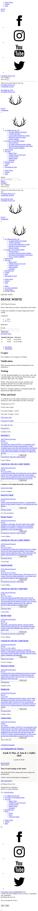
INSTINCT (5, 435)
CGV (24, 892)
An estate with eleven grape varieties (20, 144)
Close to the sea (13, 142)
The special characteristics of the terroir (21, 146)
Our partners (4, 892)
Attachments (8, 349)
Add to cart (5, 332)
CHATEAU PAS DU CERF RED (14, 589)
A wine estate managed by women (19, 135)
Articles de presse (14, 817)
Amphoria (12, 160)
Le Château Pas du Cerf (12, 130)
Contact (7, 4)
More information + (7, 781)
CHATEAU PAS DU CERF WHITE (15, 464)
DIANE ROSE (6, 565)
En (3, 11)
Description (8, 347)
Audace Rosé (6, 718)
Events (11, 813)
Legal (10, 892)
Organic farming (14, 139)
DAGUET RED (7, 495)
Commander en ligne (7, 86)
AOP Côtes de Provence (8, 439)
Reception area (9, 162)
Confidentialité (17, 892)
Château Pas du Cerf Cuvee (17, 155)
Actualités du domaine (8, 745)
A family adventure (14, 134)
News (6, 811)
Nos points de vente (7, 90)
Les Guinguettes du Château (12, 749)
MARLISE (5, 689)
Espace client (9, 2)
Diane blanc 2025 (6, 417)
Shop (6, 6)
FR (2, 9)
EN (4, 9)
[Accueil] (19, 128)
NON (7, 905)
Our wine (8, 151)
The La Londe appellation (17, 148)
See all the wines (6, 334)
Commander (4, 110)
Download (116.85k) (7, 421)
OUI (3, 905)
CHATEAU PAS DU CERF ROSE (15, 641)
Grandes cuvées (13, 156)
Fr (1, 11)
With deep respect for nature (17, 137)
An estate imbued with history (18, 132)
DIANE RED (6, 616)
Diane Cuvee (13, 153)
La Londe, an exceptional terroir (14, 141)
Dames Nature (13, 158)
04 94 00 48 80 (8, 792)
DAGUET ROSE (8, 666)
